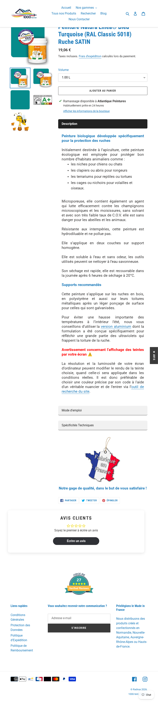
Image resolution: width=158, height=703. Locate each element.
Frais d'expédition (90, 56)
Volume (63, 70)
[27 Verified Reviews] (79, 601)
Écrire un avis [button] (76, 541)
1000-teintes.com (137, 694)
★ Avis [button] (154, 355)
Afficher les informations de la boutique (86, 111)
